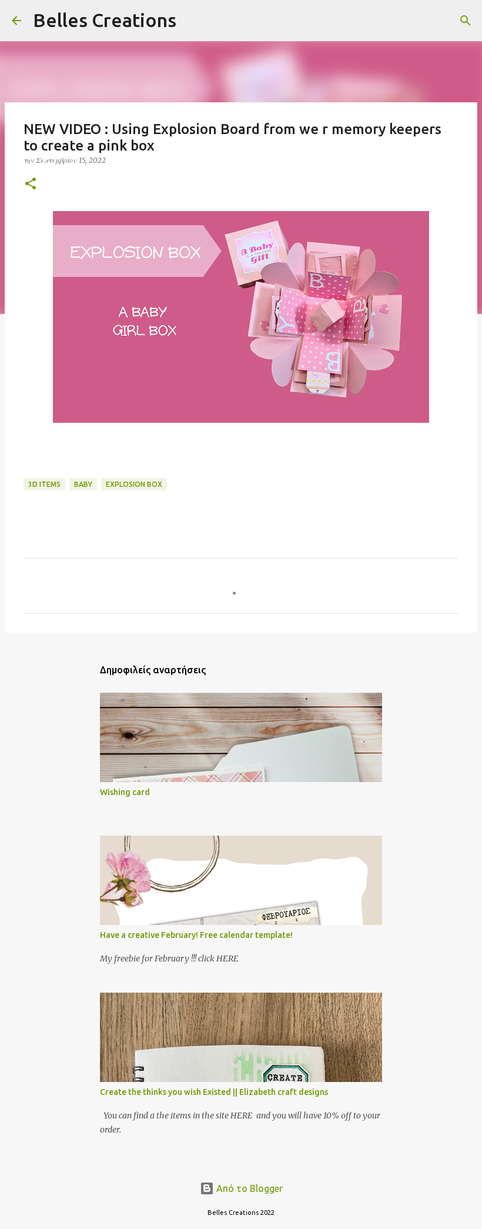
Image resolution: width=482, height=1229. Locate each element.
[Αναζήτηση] (193, 20)
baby (83, 484)
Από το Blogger (248, 1188)
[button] (31, 184)
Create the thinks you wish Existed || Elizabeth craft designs (214, 1092)
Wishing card (125, 792)
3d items (44, 484)
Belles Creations (104, 20)
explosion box (134, 484)
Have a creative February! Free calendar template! (196, 935)
